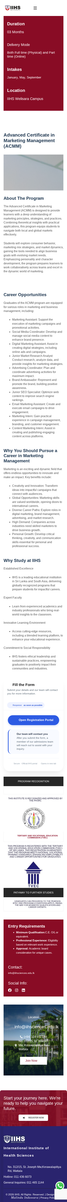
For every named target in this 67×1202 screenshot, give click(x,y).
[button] (33, 790)
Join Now (31, 1060)
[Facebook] (10, 990)
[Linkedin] (23, 990)
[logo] (13, 7)
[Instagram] (16, 990)
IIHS (17, 1194)
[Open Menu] (35, 8)
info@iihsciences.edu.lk (21, 973)
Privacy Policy (48, 1197)
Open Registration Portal (36, 720)
